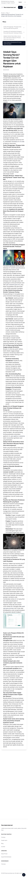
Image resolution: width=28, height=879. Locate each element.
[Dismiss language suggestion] (25, 2)
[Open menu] (25, 7)
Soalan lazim (4, 840)
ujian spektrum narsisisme (18, 436)
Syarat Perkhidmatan (6, 857)
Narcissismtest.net (7, 825)
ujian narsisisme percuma (13, 284)
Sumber (3, 846)
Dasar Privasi (4, 853)
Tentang (3, 837)
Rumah (3, 13)
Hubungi (3, 864)
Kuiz (20, 7)
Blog (7, 13)
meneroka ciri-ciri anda (17, 141)
